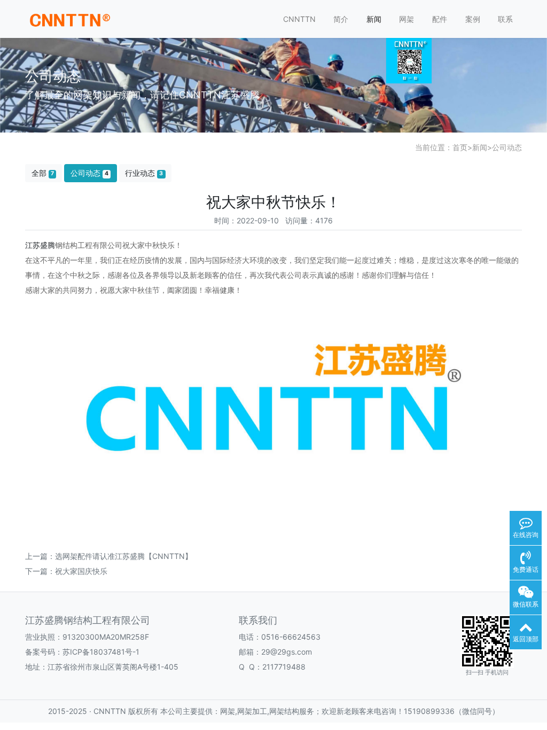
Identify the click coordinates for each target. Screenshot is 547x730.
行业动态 (144, 172)
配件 (439, 19)
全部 (43, 172)
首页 (459, 147)
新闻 (373, 19)
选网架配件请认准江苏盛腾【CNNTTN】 (123, 556)
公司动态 (507, 147)
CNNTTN (299, 19)
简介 (340, 19)
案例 (472, 19)
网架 (406, 19)
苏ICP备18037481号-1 (100, 651)
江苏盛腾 (40, 245)
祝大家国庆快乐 (81, 571)
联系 (505, 19)
